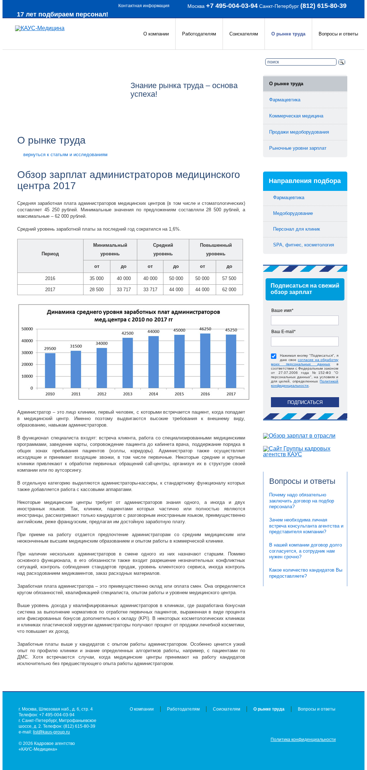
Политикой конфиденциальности (304, 383)
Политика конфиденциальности (303, 739)
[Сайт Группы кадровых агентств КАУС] (305, 451)
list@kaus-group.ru (51, 732)
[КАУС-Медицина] (40, 28)
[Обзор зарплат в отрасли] (305, 436)
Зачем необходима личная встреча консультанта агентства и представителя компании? (306, 525)
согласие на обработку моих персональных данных (304, 362)
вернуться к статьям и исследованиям (65, 154)
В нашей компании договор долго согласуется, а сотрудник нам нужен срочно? (305, 550)
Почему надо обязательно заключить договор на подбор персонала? (301, 500)
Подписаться (305, 402)
